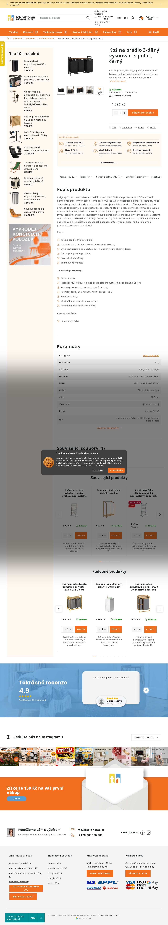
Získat (16, 798)
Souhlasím (118, 470)
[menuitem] (13, 32)
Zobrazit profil (145, 737)
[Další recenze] (146, 690)
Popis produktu (67, 177)
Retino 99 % (53, 883)
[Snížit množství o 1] (116, 113)
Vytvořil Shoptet (86, 918)
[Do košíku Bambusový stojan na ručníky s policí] (116, 535)
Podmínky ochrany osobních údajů (25, 875)
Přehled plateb (138, 873)
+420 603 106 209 (105, 18)
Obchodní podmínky (19, 881)
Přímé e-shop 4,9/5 (57, 868)
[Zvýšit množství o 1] (124, 113)
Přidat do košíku (143, 113)
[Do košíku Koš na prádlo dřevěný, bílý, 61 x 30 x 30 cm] (116, 629)
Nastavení (98, 470)
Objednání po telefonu (20, 863)
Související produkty (136, 177)
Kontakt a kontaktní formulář (23, 868)
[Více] (153, 32)
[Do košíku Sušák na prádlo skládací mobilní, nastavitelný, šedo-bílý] (150, 535)
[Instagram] (149, 833)
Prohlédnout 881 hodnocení (32, 700)
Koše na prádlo (151, 355)
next (160, 514)
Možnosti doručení (122, 95)
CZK (119, 18)
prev (59, 514)
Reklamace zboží (23, 896)
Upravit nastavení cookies (108, 915)
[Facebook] (142, 833)
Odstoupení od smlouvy (26, 888)
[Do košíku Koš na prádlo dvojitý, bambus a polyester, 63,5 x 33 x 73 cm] (81, 629)
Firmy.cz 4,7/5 (55, 873)
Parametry (85, 177)
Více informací (118, 81)
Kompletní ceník (100, 873)
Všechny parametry (108, 427)
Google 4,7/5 (54, 878)
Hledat (88, 18)
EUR (126, 18)
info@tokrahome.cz (90, 830)
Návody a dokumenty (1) (108, 177)
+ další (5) (99, 92)
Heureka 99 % (54, 863)
